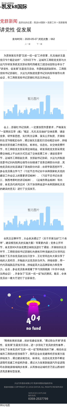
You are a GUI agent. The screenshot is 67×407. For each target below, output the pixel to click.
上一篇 (27, 44)
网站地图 (5, 405)
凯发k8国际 (8, 3)
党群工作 (51, 22)
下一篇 (39, 44)
